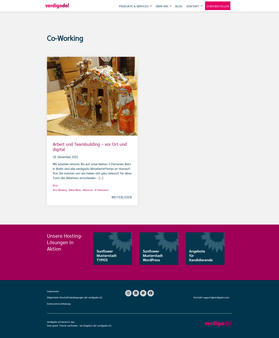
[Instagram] (128, 293)
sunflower (72, 325)
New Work (75, 189)
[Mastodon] (143, 293)
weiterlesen (122, 197)
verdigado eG (104, 325)
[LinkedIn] (136, 293)
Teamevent (102, 189)
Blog (55, 185)
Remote (88, 189)
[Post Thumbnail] (92, 96)
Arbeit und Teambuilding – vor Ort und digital (90, 146)
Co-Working (61, 189)
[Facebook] (150, 293)
